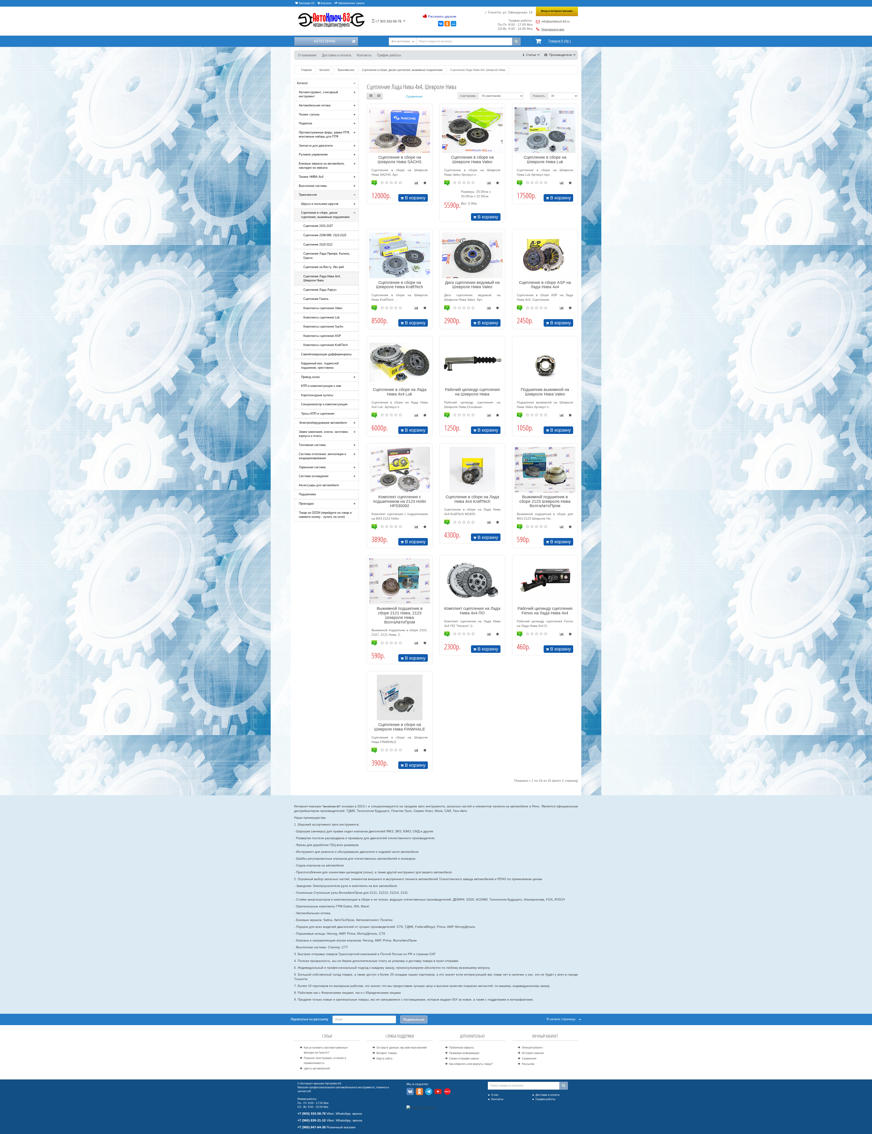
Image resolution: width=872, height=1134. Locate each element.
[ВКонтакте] (440, 23)
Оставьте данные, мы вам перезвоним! (402, 1047)
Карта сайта (384, 1058)
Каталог (302, 83)
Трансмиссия (308, 194)
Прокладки (306, 503)
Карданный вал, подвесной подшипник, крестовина (320, 365)
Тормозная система (312, 467)
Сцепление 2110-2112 (317, 244)
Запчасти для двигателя (316, 145)
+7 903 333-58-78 (387, 21)
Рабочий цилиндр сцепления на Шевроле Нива (472, 391)
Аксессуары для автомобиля (319, 485)
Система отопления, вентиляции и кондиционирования (322, 456)
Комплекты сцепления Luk (321, 317)
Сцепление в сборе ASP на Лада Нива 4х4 (545, 284)
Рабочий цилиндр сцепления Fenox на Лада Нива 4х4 (545, 610)
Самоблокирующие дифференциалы (326, 354)
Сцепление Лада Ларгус (320, 289)
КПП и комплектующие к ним (321, 386)
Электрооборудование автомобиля (323, 422)
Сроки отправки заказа (464, 1058)
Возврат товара (387, 1053)
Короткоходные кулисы (317, 395)
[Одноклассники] (447, 23)
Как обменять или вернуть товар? (471, 1064)
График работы (389, 55)
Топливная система (312, 445)
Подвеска (305, 123)
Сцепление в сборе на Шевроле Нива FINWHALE (399, 726)
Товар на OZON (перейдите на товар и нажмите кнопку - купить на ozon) (325, 515)
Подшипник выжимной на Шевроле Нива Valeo (545, 391)
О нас (494, 1094)
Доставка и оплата (336, 55)
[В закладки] (425, 182)
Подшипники (307, 494)
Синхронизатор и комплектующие (324, 404)
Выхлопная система (313, 186)
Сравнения (414, 96)
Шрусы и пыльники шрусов (319, 203)
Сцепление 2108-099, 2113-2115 (324, 235)
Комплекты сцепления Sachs (323, 326)
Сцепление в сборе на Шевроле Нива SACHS (399, 159)
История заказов (533, 1053)
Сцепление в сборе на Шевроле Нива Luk (545, 159)
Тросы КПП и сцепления (317, 413)
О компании (307, 55)
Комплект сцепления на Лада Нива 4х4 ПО (472, 610)
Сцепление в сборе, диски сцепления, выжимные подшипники (325, 215)
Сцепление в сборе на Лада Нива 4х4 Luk (399, 391)
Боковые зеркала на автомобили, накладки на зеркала (322, 166)
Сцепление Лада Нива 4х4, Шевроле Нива (322, 278)
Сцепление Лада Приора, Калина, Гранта (326, 256)
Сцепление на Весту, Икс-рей (323, 267)
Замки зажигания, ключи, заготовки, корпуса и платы (324, 434)
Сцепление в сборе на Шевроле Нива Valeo (472, 159)
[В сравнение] (416, 182)
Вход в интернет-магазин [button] (557, 11)
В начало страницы (563, 1019)
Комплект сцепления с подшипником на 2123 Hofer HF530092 (399, 501)
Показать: (539, 96)
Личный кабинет (532, 1047)
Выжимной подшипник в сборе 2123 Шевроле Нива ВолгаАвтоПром (544, 501)
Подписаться (413, 1019)
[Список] (371, 96)
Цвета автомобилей (317, 1068)
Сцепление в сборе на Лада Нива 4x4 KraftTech (472, 499)
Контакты (364, 55)
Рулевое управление (313, 154)
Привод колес (310, 377)
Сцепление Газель (316, 298)
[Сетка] (379, 96)
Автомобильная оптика (314, 105)
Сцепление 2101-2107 (318, 226)
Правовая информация (464, 1053)
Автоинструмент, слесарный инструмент (318, 94)
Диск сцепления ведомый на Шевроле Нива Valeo (472, 284)
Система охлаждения (313, 476)
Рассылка (528, 1064)
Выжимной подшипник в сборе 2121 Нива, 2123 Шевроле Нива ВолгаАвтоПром (400, 615)
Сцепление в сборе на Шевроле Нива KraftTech (399, 284)
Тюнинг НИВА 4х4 (311, 176)
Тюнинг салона (309, 114)
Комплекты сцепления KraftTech (325, 345)
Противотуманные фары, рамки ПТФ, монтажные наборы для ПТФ (324, 134)
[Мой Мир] (453, 23)
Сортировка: (468, 96)
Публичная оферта (461, 1047)
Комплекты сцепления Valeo (322, 308)
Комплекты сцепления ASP (322, 336)
